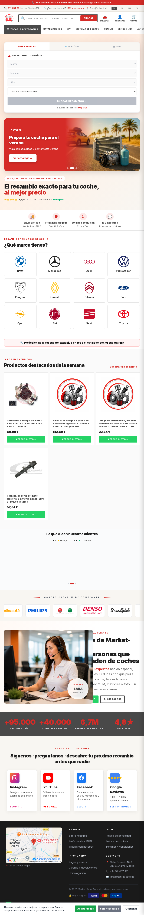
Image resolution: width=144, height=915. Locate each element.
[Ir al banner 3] (75, 168)
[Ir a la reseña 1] (68, 583)
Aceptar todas (85, 908)
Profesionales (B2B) (80, 841)
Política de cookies (117, 841)
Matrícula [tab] (72, 46)
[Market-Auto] (9, 18)
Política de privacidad (118, 835)
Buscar (89, 18)
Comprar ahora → (24, 155)
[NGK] (45, 610)
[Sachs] (127, 610)
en (129, 8)
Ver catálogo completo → (125, 366)
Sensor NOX (125, 29)
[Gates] (100, 610)
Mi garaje (82, 107)
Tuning (108, 29)
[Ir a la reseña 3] (74, 583)
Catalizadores (52, 29)
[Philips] (18, 610)
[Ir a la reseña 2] (70, 583)
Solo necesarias (109, 908)
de (137, 8)
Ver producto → (26, 439)
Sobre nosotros (78, 835)
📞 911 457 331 (112, 699)
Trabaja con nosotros (81, 846)
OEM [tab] (117, 46)
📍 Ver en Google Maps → (19, 865)
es (114, 8)
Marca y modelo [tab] (27, 46)
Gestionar (131, 908)
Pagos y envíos (78, 862)
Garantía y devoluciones (83, 867)
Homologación (77, 873)
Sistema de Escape (87, 29)
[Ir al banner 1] (67, 168)
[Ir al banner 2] (70, 168)
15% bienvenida (75, 8)
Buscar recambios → (72, 101)
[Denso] (72, 610)
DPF (69, 29)
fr (121, 8)
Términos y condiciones (119, 846)
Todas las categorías (22, 29)
